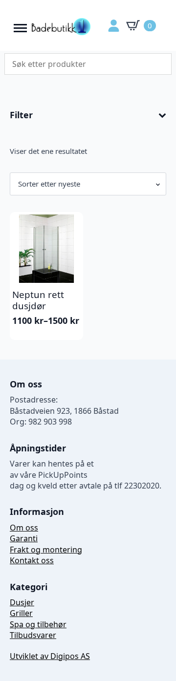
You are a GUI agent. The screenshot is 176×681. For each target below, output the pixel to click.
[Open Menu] (20, 25)
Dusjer (22, 602)
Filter (21, 115)
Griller (21, 613)
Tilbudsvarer (33, 635)
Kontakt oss (32, 560)
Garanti (24, 538)
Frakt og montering (46, 549)
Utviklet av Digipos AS (50, 656)
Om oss (24, 527)
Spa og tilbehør (38, 624)
